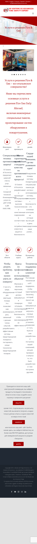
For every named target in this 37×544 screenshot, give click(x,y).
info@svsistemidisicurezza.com (18, 3)
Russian (28, 1)
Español (22, 1)
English (11, 1)
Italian (7, 1)
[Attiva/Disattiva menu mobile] (33, 13)
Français (17, 1)
